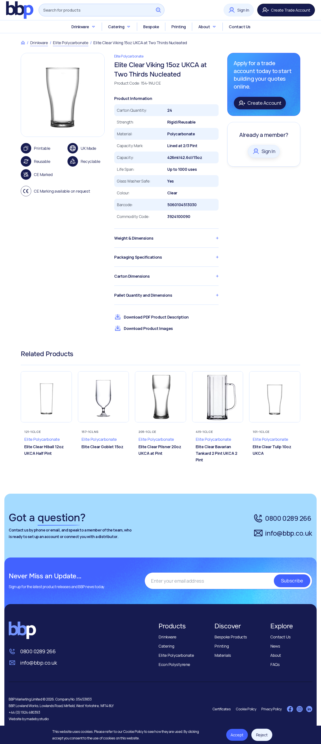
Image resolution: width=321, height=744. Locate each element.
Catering (116, 26)
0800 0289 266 (288, 518)
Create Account (264, 103)
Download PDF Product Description (156, 317)
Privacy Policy (271, 709)
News (275, 646)
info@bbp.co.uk (288, 533)
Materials (222, 655)
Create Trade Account (290, 10)
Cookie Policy (133, 731)
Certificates (221, 709)
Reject (262, 734)
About (204, 26)
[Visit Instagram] (300, 709)
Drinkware (80, 26)
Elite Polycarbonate (70, 42)
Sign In (243, 10)
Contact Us (239, 26)
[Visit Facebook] (290, 709)
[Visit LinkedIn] (309, 709)
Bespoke (151, 26)
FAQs (275, 664)
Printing (178, 26)
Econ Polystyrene (174, 664)
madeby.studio (37, 718)
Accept (237, 734)
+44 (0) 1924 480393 (24, 712)
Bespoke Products (230, 636)
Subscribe (292, 580)
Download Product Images (148, 328)
